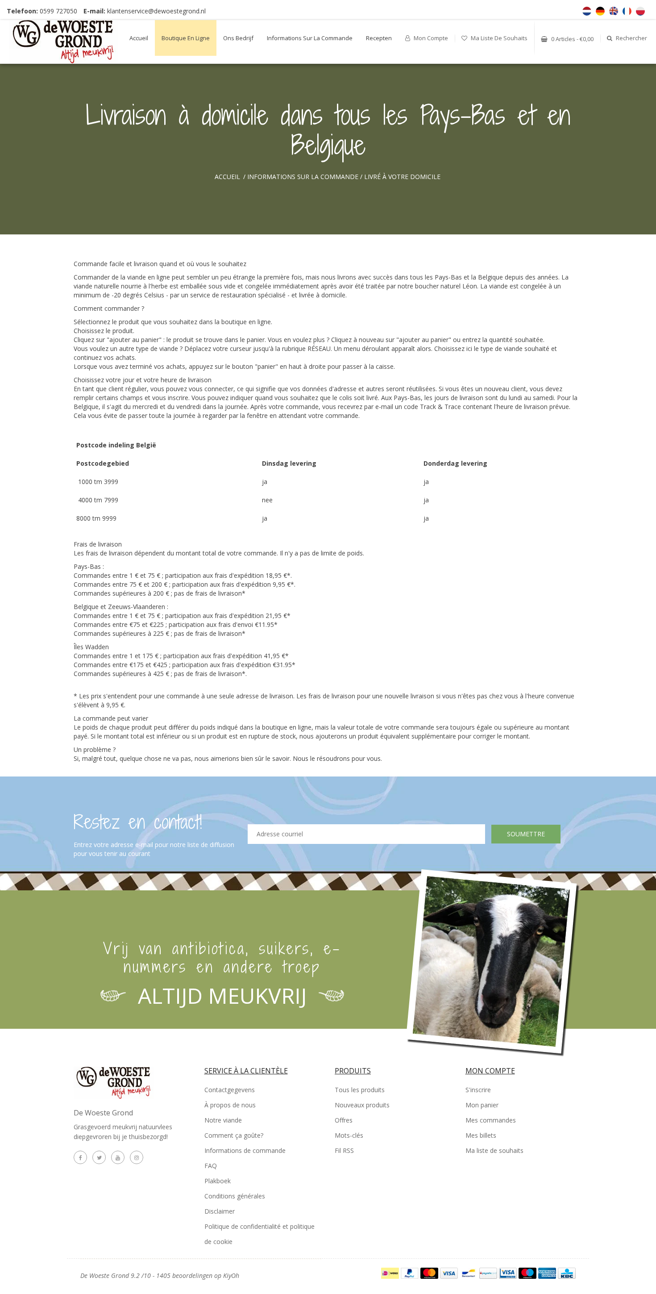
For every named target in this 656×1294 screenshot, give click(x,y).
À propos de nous (230, 1105)
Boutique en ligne (186, 38)
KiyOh (231, 1275)
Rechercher (630, 38)
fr (627, 11)
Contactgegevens (229, 1089)
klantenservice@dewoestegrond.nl (156, 11)
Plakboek (217, 1181)
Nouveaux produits (362, 1105)
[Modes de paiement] (391, 1272)
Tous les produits (360, 1089)
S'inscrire (478, 1089)
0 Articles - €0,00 (572, 39)
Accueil (138, 38)
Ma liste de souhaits (498, 38)
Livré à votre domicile (402, 176)
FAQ (210, 1165)
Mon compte (430, 38)
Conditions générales (234, 1196)
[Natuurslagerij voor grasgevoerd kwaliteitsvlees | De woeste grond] (63, 41)
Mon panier (481, 1105)
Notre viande (223, 1120)
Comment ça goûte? (233, 1135)
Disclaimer (219, 1211)
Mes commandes (490, 1120)
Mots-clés (349, 1135)
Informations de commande (245, 1150)
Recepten (379, 38)
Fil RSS (344, 1150)
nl (586, 11)
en (613, 11)
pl (640, 11)
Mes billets (480, 1135)
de (600, 11)
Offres (344, 1120)
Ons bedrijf (238, 38)
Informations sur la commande (310, 38)
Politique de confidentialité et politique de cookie (259, 1234)
